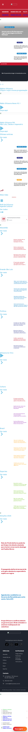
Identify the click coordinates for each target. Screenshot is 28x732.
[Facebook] (7, 644)
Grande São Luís (16, 12)
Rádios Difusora (7, 724)
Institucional (6, 723)
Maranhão (5, 12)
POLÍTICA (20, 42)
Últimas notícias (7, 709)
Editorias (15, 711)
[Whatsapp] (21, 644)
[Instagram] (11, 644)
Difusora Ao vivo (7, 713)
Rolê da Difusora (7, 712)
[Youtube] (16, 644)
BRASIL (19, 179)
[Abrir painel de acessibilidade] (3, 728)
